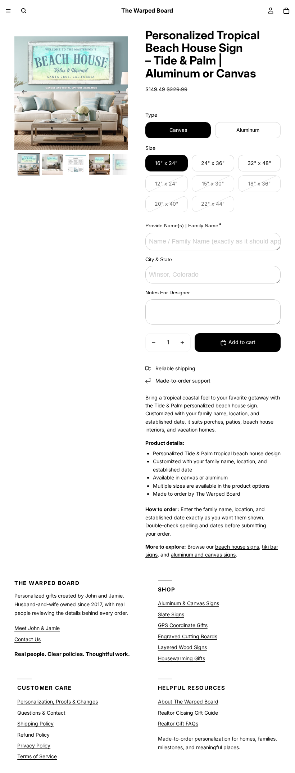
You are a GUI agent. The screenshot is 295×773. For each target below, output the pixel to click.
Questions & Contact (41, 712)
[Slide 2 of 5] (52, 164)
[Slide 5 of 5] (123, 164)
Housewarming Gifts (181, 658)
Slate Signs (171, 614)
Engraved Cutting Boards (187, 636)
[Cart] (286, 11)
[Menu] (8, 11)
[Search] (24, 11)
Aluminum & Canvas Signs (188, 603)
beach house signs (237, 547)
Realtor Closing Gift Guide (188, 712)
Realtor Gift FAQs (178, 723)
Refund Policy (33, 734)
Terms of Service (37, 756)
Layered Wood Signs (182, 647)
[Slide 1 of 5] (28, 164)
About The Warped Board (188, 701)
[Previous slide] (22, 93)
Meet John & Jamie (37, 628)
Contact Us (27, 639)
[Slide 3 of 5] (75, 164)
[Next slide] (120, 93)
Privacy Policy (33, 745)
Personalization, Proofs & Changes (57, 701)
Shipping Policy (35, 723)
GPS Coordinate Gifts (183, 625)
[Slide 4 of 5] (99, 164)
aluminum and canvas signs (203, 554)
